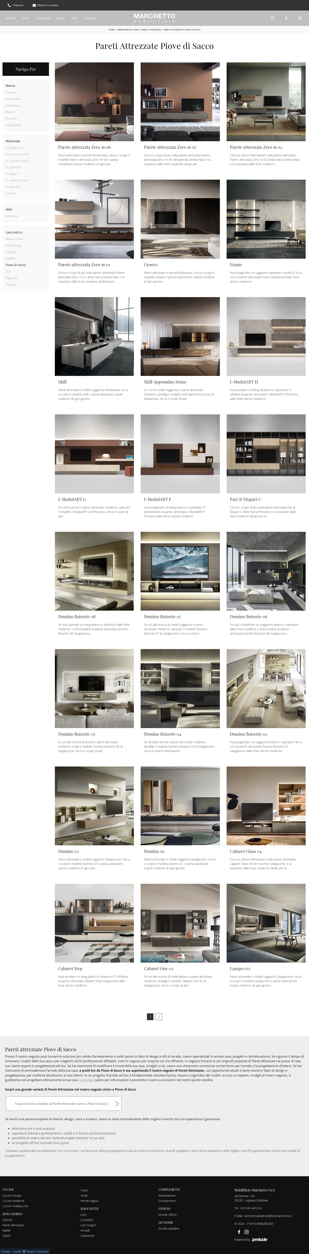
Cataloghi (90, 18)
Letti (83, 1215)
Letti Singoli (88, 1225)
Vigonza (11, 284)
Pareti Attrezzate (151, 29)
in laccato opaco (17, 161)
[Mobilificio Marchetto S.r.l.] (154, 18)
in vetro (11, 193)
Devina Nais (13, 99)
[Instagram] (299, 18)
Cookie (17, 1251)
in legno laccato (17, 180)
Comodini (87, 1220)
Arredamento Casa (128, 29)
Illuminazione (167, 1195)
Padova (10, 258)
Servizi (26, 18)
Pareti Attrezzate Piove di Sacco (182, 29)
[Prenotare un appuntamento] (273, 18)
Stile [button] (9, 209)
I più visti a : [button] (14, 232)
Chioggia (11, 252)
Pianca (10, 112)
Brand (61, 18)
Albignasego (13, 245)
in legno (11, 174)
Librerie (7, 1220)
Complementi (167, 1201)
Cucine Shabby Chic (15, 1206)
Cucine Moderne (13, 1201)
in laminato (13, 167)
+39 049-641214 (251, 1208)
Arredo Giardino (168, 1228)
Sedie (84, 1195)
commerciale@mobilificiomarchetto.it (268, 1216)
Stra (8, 271)
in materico (13, 187)
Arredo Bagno (89, 1201)
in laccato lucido (17, 154)
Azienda (10, 18)
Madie (7, 1230)
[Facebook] (286, 18)
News (74, 18)
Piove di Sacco (16, 265)
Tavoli (84, 1190)
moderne (12, 216)
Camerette (88, 1236)
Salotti (7, 1236)
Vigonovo (11, 278)
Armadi (85, 1230)
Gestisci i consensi (37, 1251)
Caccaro (11, 92)
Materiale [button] (13, 141)
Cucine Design (12, 1195)
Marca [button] (10, 85)
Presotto (11, 118)
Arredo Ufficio (167, 1215)
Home (112, 29)
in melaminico (15, 148)
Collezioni (43, 18)
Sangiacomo (13, 125)
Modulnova (13, 105)
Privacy (5, 1251)
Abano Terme (14, 239)
